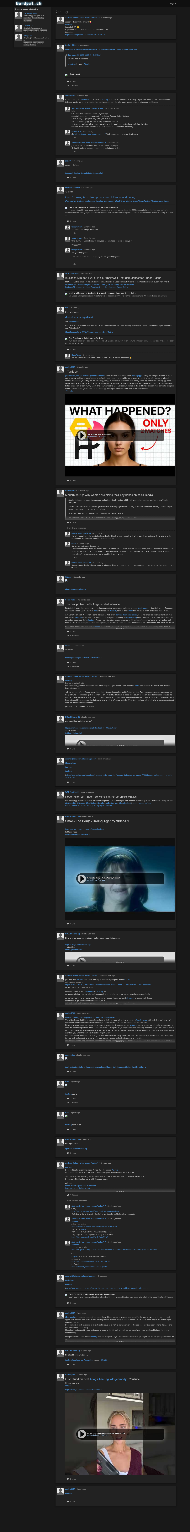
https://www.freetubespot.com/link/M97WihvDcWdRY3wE (94, 1226)
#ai (84, 49)
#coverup (159, 201)
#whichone (97, 657)
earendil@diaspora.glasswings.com (80, 758)
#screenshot (97, 173)
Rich (67, 1081)
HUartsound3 (73, 55)
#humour (130, 998)
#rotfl (124, 1067)
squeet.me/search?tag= (141, 803)
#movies (75, 1244)
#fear (131, 610)
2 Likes (73, 221)
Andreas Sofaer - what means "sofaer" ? (82, 17)
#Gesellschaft (125, 803)
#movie (68, 1167)
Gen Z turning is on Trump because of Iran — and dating (100, 197)
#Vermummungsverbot (96, 332)
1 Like (73, 137)
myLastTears (92, 880)
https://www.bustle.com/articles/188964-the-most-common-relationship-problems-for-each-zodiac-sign (106, 1288)
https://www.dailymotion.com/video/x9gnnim (89, 1266)
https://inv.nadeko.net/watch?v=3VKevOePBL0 (90, 1261)
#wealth (41, 42)
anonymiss (70, 1055)
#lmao (119, 1067)
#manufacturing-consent (75, 1185)
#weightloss (28, 20)
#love (88, 49)
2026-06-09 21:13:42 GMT (90, 55)
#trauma (96, 1017)
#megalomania (88, 201)
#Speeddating (113, 284)
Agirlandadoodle (93, 1435)
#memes (96, 1067)
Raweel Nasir (74, 321)
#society (94, 49)
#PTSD (104, 1017)
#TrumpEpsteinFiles (146, 201)
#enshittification (98, 375)
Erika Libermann (30, 13)
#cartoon (72, 64)
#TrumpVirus (70, 201)
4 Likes (73, 81)
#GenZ (117, 201)
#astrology (69, 1280)
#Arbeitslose (70, 284)
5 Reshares (74, 635)
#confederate (77, 1360)
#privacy (68, 767)
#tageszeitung (75, 332)
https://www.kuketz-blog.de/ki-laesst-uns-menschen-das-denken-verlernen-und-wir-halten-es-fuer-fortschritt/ (108, 984)
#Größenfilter (71, 803)
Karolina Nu (28, 26)
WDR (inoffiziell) (72, 273)
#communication (130, 615)
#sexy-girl (43, 30)
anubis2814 (70, 95)
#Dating (104, 284)
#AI (95, 610)
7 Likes (73, 662)
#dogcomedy (118, 1378)
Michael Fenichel (72, 187)
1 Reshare (74, 85)
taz (66, 307)
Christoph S (70, 490)
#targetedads (86, 173)
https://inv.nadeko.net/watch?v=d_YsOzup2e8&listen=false (95, 1211)
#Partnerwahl (113, 803)
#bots (137, 685)
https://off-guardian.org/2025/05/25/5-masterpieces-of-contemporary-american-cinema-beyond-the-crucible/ (114, 1249)
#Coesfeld (96, 284)
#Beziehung (102, 803)
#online (119, 615)
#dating (41, 18)
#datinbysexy (34, 30)
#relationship (141, 1020)
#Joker (83, 1229)
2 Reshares (74, 666)
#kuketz (80, 979)
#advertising (131, 617)
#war (135, 201)
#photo (82, 1067)
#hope (166, 201)
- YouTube (69, 391)
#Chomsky (91, 1185)
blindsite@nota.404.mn (81, 533)
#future (125, 49)
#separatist (88, 1360)
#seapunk (69, 173)
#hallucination (85, 657)
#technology (77, 49)
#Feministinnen (72, 589)
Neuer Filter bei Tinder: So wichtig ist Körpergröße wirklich (88, 805)
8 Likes (73, 1071)
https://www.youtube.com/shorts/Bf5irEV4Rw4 (83, 1389)
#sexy (26, 18)
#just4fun (136, 1067)
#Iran (123, 201)
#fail (101, 49)
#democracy (109, 201)
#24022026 (124, 284)
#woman (76, 1148)
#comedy (86, 834)
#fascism (99, 201)
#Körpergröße (83, 803)
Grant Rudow (92, 436)
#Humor (108, 1067)
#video (68, 733)
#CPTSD (110, 1017)
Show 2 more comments (76, 527)
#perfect (68, 1148)
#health (35, 42)
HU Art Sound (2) (72, 717)
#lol (80, 733)
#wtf (135, 49)
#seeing (68, 657)
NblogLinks (28, 35)
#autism (68, 1017)
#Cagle (87, 64)
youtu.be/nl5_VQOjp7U (74, 375)
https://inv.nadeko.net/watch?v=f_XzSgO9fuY (89, 1237)
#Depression (70, 1317)
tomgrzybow (77, 226)
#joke (102, 1067)
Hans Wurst (76, 355)
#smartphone (115, 49)
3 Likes (73, 349)
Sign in (173, 3)
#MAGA (104, 1360)
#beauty (35, 18)
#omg (131, 49)
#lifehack (90, 991)
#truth (79, 201)
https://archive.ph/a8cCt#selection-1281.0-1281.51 (85, 34)
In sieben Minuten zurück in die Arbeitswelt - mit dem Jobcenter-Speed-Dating (96, 287)
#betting (32, 45)
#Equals (74, 1256)
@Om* (68, 160)
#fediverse (85, 99)
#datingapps (137, 375)
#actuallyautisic (86, 1017)
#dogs (94, 1378)
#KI (129, 979)
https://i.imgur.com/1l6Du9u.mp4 (78, 944)
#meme (68, 49)
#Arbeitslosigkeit (84, 284)
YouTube (102, 436)
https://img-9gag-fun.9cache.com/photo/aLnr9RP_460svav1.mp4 (91, 727)
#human (78, 617)
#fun (129, 1067)
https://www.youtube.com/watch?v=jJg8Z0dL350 (84, 829)
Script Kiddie (71, 45)
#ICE (84, 332)
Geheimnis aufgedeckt (79, 317)
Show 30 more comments (77, 1200)
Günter (68, 577)
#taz (67, 332)
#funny (143, 1067)
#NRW (132, 284)
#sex (29, 18)
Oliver (74, 543)
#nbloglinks (28, 42)
